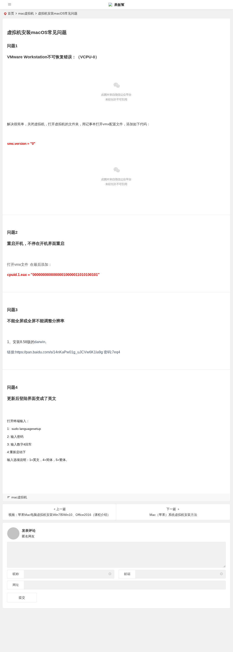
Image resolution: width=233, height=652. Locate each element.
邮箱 (127, 574)
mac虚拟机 (26, 13)
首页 (11, 13)
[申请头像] (221, 532)
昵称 (16, 574)
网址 (16, 585)
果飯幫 (118, 5)
